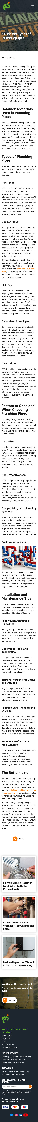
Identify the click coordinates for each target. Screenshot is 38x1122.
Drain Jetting (5, 1057)
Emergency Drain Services (18, 1060)
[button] (32, 6)
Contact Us (5, 1072)
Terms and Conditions (17, 1074)
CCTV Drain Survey (16, 1057)
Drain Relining (27, 1057)
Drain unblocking (7, 1062)
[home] (6, 6)
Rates (17, 1072)
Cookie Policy (24, 1072)
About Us (12, 1072)
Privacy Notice (6, 1074)
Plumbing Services (18, 1062)
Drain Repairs (6, 1060)
